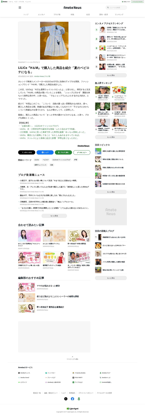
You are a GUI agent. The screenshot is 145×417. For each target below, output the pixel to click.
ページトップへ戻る (72, 359)
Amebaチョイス (25, 373)
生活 (88, 14)
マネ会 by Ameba (80, 373)
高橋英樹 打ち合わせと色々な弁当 (114, 237)
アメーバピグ (51, 377)
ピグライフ (23, 382)
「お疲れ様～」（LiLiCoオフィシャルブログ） (40, 126)
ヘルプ (63, 393)
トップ (25, 14)
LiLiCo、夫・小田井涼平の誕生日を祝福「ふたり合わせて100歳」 (48, 129)
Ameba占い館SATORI (54, 382)
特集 (72, 14)
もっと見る (54, 216)
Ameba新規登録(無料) (137, 1)
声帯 (75, 160)
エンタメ (41, 14)
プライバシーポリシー (86, 393)
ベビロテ (46, 160)
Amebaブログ (106, 373)
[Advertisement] (37, 336)
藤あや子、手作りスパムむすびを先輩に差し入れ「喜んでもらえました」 (48, 195)
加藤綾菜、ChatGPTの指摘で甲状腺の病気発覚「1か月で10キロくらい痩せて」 (104, 131)
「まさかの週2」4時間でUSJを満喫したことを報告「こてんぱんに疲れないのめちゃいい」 (54, 208)
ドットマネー (51, 373)
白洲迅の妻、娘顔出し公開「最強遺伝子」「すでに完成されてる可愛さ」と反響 (116, 66)
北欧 (51, 165)
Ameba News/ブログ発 (42, 76)
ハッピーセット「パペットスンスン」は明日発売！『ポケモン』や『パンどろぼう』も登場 (116, 49)
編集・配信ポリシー (51, 393)
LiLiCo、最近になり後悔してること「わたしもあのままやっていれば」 (50, 135)
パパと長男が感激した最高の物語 (114, 262)
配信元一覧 (37, 393)
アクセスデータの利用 (104, 393)
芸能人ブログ (127, 1)
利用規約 (72, 393)
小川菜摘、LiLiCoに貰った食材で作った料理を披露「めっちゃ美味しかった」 (53, 132)
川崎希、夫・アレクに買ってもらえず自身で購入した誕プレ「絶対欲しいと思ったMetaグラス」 (54, 188)
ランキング (119, 14)
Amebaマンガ (106, 377)
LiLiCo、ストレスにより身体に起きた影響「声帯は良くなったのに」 (49, 138)
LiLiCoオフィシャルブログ (61, 160)
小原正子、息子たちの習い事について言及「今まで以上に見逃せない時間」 (49, 180)
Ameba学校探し (107, 382)
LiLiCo (36, 160)
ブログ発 (57, 14)
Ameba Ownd (24, 377)
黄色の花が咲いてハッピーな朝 (113, 270)
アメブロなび (78, 382)
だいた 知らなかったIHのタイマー (114, 245)
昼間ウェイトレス (40, 165)
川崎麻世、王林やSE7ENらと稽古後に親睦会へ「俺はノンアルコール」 (47, 202)
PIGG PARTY (78, 377)
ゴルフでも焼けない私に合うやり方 (114, 254)
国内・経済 (103, 14)
